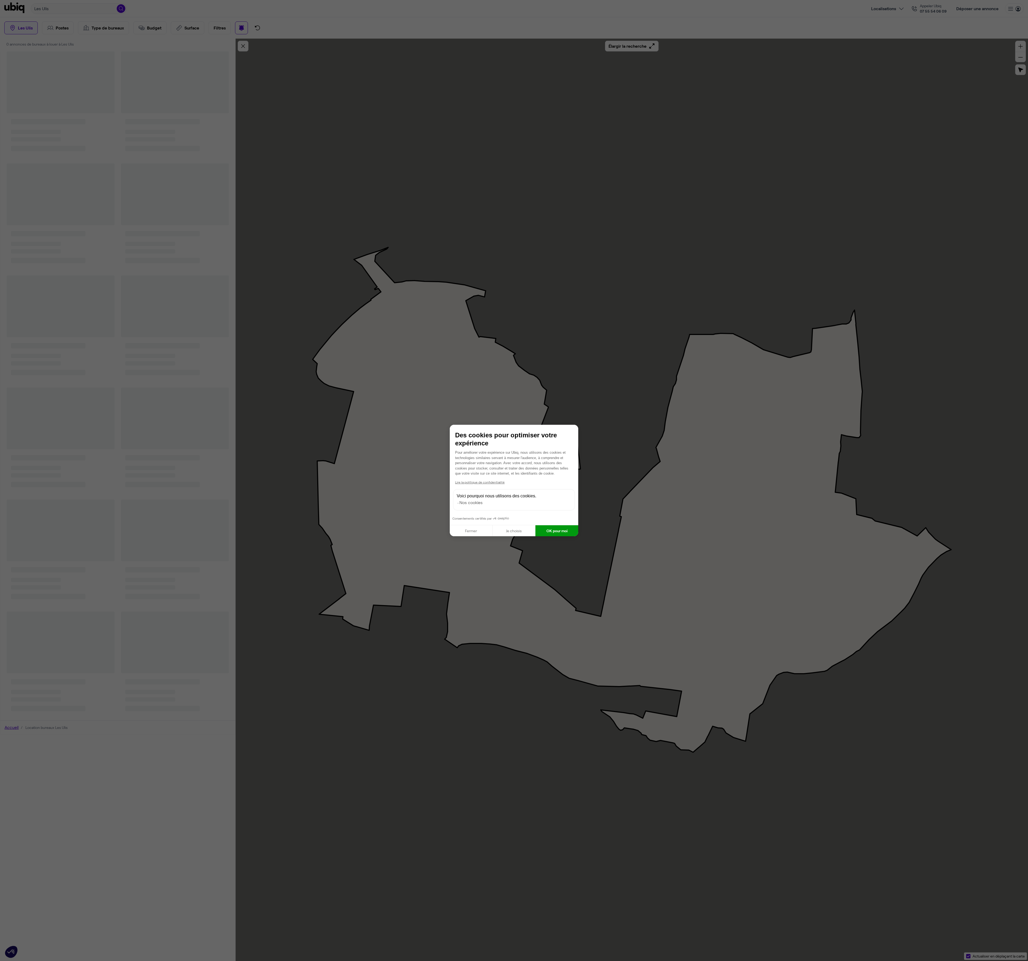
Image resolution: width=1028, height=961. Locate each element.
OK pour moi (557, 530)
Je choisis (514, 530)
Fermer (471, 530)
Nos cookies (471, 502)
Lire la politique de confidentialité (480, 482)
